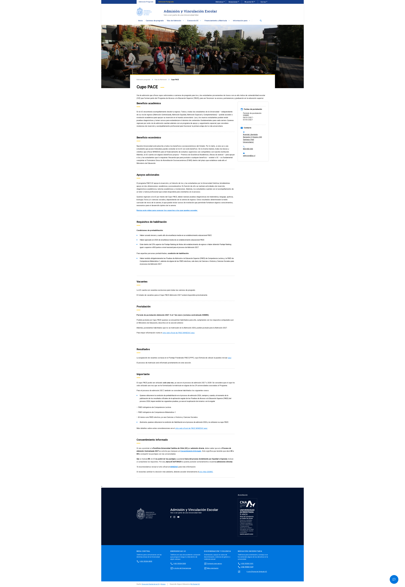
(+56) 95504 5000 (179, 563)
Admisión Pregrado (146, 2)
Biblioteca (220, 2)
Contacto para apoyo (214, 563)
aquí (229, 358)
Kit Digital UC (195, 584)
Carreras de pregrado (155, 21)
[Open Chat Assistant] (394, 579)
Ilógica (163, 584)
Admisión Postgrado (166, 2)
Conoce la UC (194, 21)
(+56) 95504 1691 (247, 563)
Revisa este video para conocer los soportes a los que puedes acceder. (167, 210)
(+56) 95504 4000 (146, 561)
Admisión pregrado (143, 79)
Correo (263, 2)
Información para (241, 21)
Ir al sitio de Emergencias (182, 568)
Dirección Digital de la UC (150, 584)
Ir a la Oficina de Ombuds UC (257, 571)
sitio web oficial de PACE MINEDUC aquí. (179, 333)
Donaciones (233, 2)
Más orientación (213, 568)
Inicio (140, 21)
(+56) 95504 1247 (247, 567)
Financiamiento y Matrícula (217, 21)
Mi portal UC (249, 2)
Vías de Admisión (175, 21)
